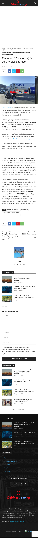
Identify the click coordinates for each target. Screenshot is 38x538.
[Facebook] (9, 71)
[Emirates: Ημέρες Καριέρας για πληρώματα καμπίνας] (7, 402)
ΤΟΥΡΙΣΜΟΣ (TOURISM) (13, 209)
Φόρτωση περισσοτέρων (18, 409)
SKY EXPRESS (24, 209)
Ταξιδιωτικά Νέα (25, 52)
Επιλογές (11, 54)
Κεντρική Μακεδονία (11, 461)
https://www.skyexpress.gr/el (21, 139)
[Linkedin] (20, 264)
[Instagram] (17, 264)
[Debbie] (19, 252)
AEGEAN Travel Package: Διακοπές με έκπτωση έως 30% (28, 236)
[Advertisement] (19, 26)
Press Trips (7, 471)
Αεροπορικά (4, 54)
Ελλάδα (9, 48)
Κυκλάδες (7, 464)
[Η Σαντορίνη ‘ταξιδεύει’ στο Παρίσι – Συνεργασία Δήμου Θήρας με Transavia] (7, 279)
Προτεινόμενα (5, 301)
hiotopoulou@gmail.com (17, 521)
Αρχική (4, 48)
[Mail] (24, 264)
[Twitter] (14, 71)
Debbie (19, 261)
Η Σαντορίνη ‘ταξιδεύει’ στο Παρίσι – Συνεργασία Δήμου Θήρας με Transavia (24, 278)
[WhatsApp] (22, 71)
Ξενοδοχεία (7, 468)
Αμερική (4, 292)
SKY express (7, 108)
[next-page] (6, 305)
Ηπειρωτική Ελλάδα (17, 48)
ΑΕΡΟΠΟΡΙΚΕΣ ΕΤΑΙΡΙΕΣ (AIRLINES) (11, 215)
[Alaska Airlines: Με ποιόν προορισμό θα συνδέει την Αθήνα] (7, 289)
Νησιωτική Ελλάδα (16, 52)
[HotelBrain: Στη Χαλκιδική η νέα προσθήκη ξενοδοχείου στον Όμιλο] (7, 298)
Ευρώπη (6, 458)
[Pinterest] (18, 71)
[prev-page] (3, 305)
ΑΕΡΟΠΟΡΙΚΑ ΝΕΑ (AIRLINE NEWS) (11, 212)
